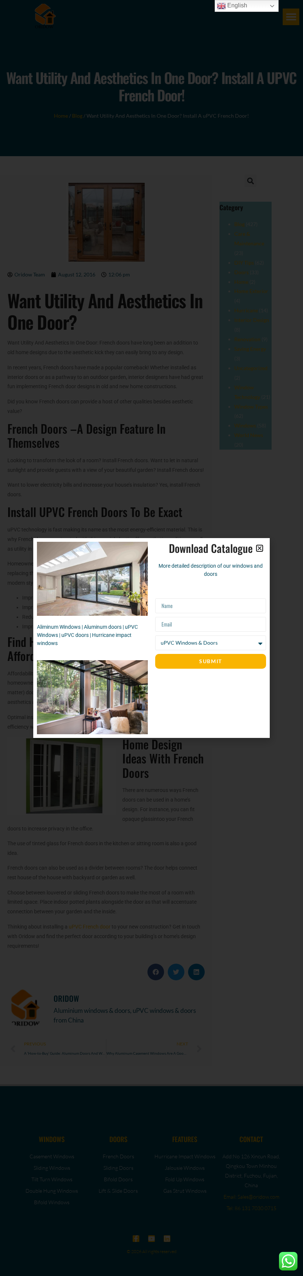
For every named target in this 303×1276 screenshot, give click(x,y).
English (236, 5)
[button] (259, 548)
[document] (151, 638)
